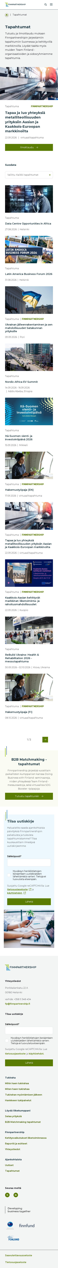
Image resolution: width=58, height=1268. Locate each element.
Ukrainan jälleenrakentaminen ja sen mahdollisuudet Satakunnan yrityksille (29, 328)
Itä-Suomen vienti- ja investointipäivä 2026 (19, 437)
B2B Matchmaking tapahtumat (23, 1122)
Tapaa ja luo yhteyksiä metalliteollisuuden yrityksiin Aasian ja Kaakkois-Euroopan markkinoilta (28, 544)
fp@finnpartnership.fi (17, 1003)
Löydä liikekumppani (17, 1110)
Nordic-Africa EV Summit (21, 381)
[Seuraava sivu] (44, 739)
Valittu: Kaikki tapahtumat (22, 174)
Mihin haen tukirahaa (17, 1083)
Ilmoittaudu (27, 147)
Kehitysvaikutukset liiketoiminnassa (25, 1138)
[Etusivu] (6, 14)
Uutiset (9, 1165)
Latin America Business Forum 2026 (28, 274)
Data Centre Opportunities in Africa (28, 223)
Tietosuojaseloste (15, 1262)
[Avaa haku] (45, 5)
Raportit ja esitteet (16, 1143)
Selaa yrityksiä (13, 1116)
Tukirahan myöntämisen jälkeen (23, 1094)
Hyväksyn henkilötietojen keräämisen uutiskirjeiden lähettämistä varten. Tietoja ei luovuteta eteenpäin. (29, 875)
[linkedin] (16, 1195)
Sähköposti (13, 856)
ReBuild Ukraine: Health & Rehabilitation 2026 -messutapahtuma (22, 658)
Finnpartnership (14, 1132)
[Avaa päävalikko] (51, 4)
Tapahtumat (12, 1171)
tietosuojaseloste (17, 889)
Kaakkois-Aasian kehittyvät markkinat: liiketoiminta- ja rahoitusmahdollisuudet (22, 601)
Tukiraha (10, 1077)
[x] (7, 1195)
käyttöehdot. (14, 893)
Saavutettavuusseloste (18, 1255)
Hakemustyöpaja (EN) (19, 489)
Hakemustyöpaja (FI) (18, 712)
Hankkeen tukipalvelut (18, 1100)
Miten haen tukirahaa (17, 1089)
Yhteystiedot (12, 1149)
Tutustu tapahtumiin (27, 796)
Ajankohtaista (13, 1159)
